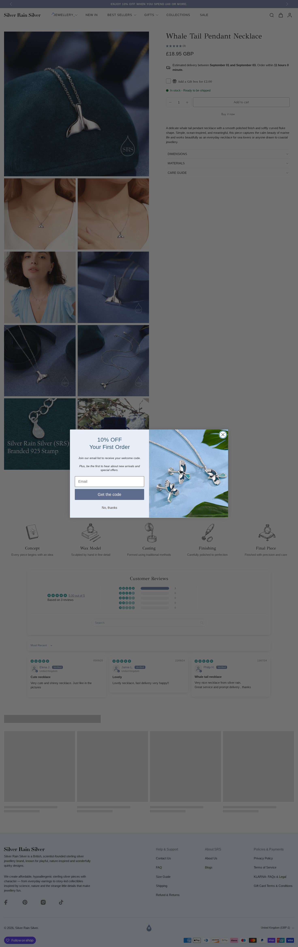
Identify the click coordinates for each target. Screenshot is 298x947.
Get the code (109, 494)
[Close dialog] (222, 434)
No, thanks (109, 507)
